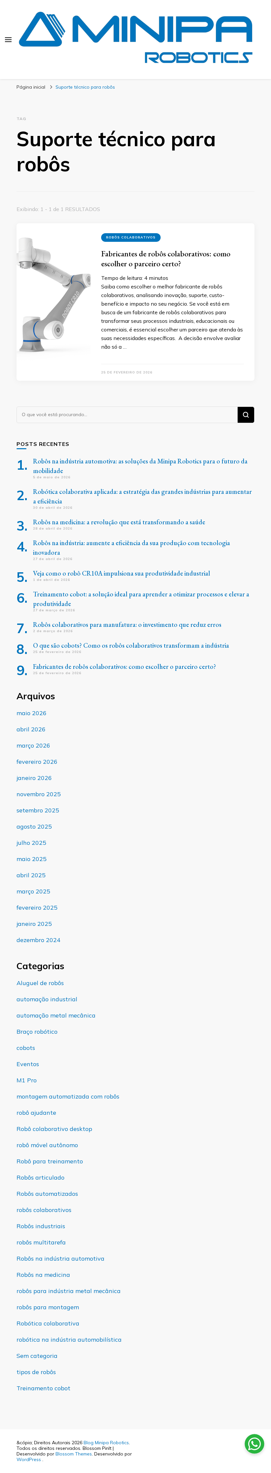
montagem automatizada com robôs (68, 1096)
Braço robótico (37, 1031)
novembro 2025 (39, 794)
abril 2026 (31, 729)
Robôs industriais (41, 1226)
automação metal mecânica (56, 1015)
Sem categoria (37, 1356)
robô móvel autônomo (47, 1145)
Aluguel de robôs (40, 983)
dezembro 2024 (38, 940)
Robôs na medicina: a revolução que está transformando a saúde (119, 522)
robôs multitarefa (41, 1242)
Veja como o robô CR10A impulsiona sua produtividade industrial (121, 573)
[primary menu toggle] (8, 39)
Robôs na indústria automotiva (60, 1258)
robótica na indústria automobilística (69, 1339)
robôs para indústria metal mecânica (69, 1291)
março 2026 (33, 745)
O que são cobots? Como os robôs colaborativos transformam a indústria (131, 645)
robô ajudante (36, 1112)
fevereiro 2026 (37, 761)
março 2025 (33, 891)
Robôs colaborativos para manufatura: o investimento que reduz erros (127, 624)
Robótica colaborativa (48, 1323)
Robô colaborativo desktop (54, 1129)
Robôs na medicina (43, 1274)
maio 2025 (32, 859)
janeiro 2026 (34, 778)
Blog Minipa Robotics (106, 1443)
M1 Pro (27, 1080)
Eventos (28, 1064)
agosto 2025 (34, 826)
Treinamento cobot (43, 1388)
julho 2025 (31, 842)
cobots (26, 1048)
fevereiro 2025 (37, 907)
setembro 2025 (38, 810)
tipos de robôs (36, 1372)
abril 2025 (31, 875)
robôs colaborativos (131, 237)
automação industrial (47, 999)
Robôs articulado (40, 1177)
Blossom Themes (74, 1454)
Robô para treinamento (50, 1161)
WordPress (29, 1459)
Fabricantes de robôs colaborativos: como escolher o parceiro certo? (165, 258)
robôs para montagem (48, 1307)
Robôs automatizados (47, 1193)
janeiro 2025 (34, 924)
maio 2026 (32, 713)
